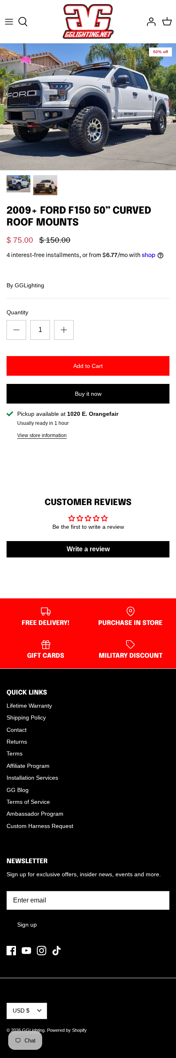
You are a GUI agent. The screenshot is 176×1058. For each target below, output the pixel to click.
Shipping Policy (26, 717)
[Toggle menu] (9, 22)
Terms (15, 753)
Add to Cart (88, 366)
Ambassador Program (35, 813)
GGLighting (29, 285)
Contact (17, 729)
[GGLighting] (88, 21)
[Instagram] (41, 950)
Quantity (17, 312)
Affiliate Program (28, 765)
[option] (88, 106)
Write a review (88, 549)
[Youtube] (26, 950)
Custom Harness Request (40, 826)
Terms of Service (28, 802)
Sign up (27, 924)
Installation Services (32, 777)
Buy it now (88, 393)
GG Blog (18, 790)
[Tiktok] (56, 950)
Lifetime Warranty (29, 705)
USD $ (21, 1010)
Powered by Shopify (67, 1030)
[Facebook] (11, 950)
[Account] (149, 22)
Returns (17, 741)
